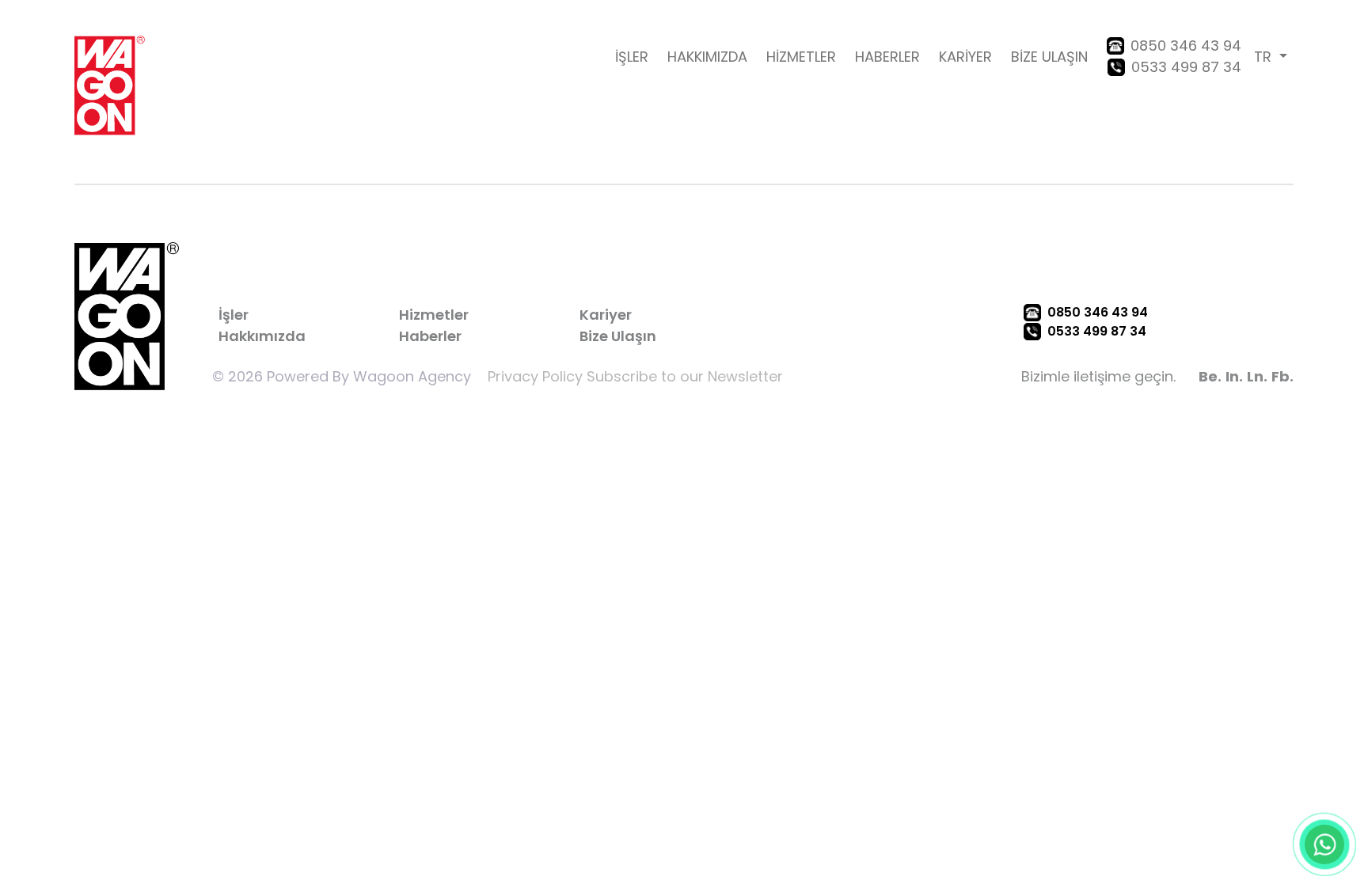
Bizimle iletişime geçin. (1098, 376)
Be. (1210, 376)
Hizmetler (434, 314)
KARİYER (965, 56)
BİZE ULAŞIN (1049, 56)
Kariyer (606, 314)
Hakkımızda (262, 336)
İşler (233, 314)
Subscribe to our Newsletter (685, 376)
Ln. (1257, 376)
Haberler (430, 336)
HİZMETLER (801, 56)
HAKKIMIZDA (707, 56)
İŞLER (631, 56)
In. (1234, 376)
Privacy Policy (535, 376)
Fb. (1282, 376)
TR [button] (1264, 56)
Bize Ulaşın (618, 336)
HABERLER (887, 56)
